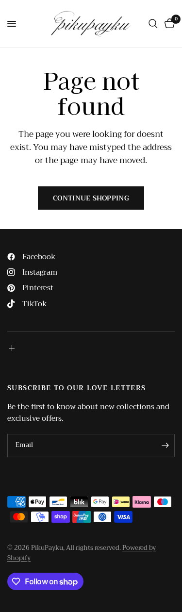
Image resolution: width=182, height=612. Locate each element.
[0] (168, 24)
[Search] (153, 24)
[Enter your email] (165, 445)
